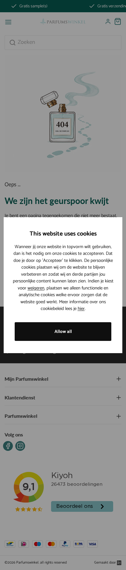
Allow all (63, 331)
